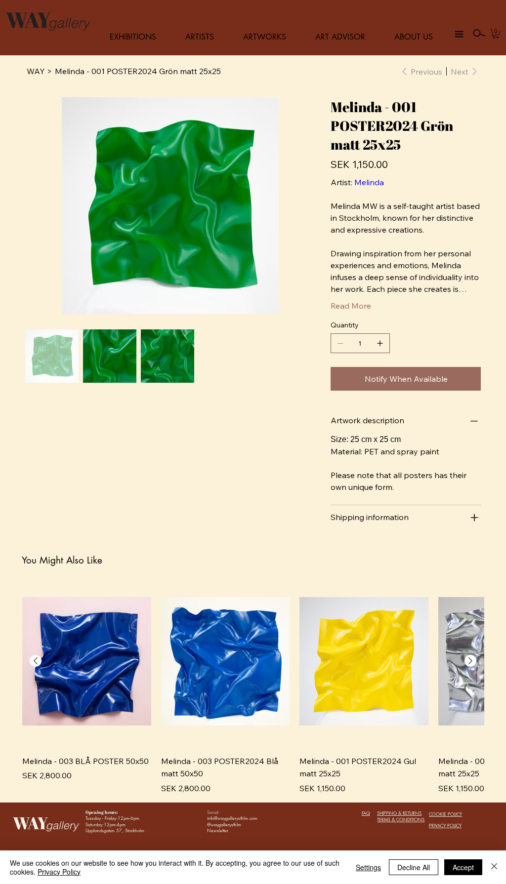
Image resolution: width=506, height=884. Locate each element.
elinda (373, 182)
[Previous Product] (36, 661)
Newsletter (217, 830)
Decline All (413, 867)
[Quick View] (86, 661)
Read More (351, 306)
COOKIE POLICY (445, 813)
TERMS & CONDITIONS (400, 819)
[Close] (494, 867)
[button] (496, 34)
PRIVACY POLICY (445, 825)
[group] (253, 685)
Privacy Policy (59, 872)
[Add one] (380, 343)
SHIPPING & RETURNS (399, 812)
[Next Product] (470, 661)
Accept (463, 867)
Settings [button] (368, 867)
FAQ (366, 812)
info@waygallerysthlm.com (232, 817)
